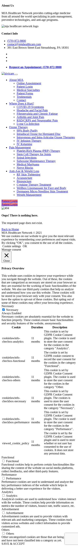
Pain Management (20, 147)
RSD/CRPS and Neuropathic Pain (37, 120)
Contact (21, 100)
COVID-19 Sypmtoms (30, 106)
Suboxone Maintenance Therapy (36, 161)
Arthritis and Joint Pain (30, 117)
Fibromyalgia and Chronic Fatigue (37, 113)
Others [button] (5, 529)
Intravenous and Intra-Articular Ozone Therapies (46, 137)
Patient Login (25, 86)
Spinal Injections (27, 157)
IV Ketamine (24, 144)
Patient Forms (25, 93)
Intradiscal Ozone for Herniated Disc (39, 134)
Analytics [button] (7, 492)
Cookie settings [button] (11, 246)
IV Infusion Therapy (29, 140)
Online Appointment (29, 83)
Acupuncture (24, 177)
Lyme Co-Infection (28, 123)
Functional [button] (8, 457)
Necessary (12, 309)
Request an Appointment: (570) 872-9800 (35, 67)
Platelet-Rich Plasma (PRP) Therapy (38, 150)
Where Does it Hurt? (21, 103)
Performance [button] (9, 474)
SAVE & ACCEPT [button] (13, 543)
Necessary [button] (8, 306)
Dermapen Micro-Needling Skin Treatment (42, 191)
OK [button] (25, 246)
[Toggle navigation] (16, 74)
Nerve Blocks (25, 167)
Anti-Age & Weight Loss (24, 171)
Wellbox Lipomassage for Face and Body (41, 188)
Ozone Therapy (18, 127)
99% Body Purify (27, 130)
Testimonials (24, 96)
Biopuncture (24, 181)
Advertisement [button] (10, 509)
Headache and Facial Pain (32, 110)
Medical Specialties (28, 90)
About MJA (16, 79)
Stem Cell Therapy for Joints (34, 154)
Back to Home (10, 229)
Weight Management (29, 194)
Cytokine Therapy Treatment (34, 184)
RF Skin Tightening (28, 174)
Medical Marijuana (28, 164)
